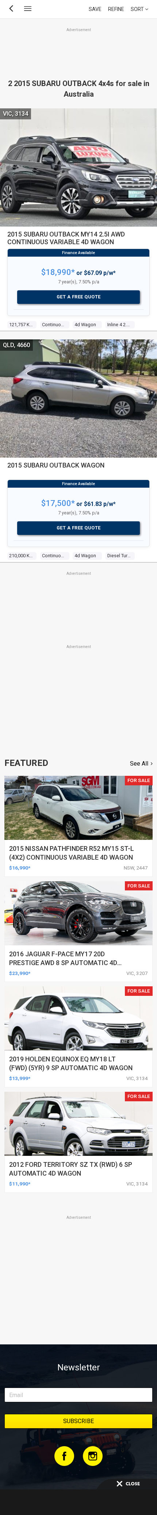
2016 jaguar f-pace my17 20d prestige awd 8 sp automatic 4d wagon (63, 962)
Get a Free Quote (79, 296)
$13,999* (19, 1078)
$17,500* (58, 503)
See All (139, 763)
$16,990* (19, 868)
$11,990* (19, 1184)
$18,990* (58, 272)
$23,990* (19, 973)
